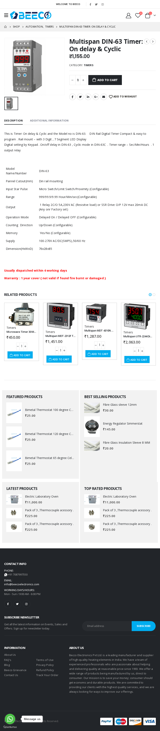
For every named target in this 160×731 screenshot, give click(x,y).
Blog (7, 665)
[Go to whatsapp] (10, 719)
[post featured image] (14, 412)
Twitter (80, 97)
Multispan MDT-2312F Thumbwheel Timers (71, 336)
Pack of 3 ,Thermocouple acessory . (49, 510)
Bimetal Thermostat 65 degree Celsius (51, 458)
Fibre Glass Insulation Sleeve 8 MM (126, 442)
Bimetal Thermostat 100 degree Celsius (52, 410)
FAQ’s (7, 660)
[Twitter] (96, 4)
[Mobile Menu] (6, 15)
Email (103, 97)
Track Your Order (47, 675)
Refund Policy (45, 670)
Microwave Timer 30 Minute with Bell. (28, 332)
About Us (10, 655)
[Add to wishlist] (29, 309)
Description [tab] (13, 120)
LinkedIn (88, 97)
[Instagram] (102, 4)
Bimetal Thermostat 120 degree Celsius (52, 434)
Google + (95, 97)
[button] (150, 294)
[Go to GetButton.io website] (10, 727)
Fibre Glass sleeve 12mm (120, 405)
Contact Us (11, 675)
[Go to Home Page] (5, 26)
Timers (88, 65)
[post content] (21, 314)
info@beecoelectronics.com (21, 584)
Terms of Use (45, 660)
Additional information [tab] (49, 120)
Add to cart (107, 80)
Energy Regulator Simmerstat (122, 423)
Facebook (72, 97)
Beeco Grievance (15, 670)
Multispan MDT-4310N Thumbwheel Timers (110, 330)
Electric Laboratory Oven (41, 496)
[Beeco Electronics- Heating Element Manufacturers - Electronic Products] (30, 15)
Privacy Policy (45, 665)
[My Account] (128, 15)
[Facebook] (90, 4)
